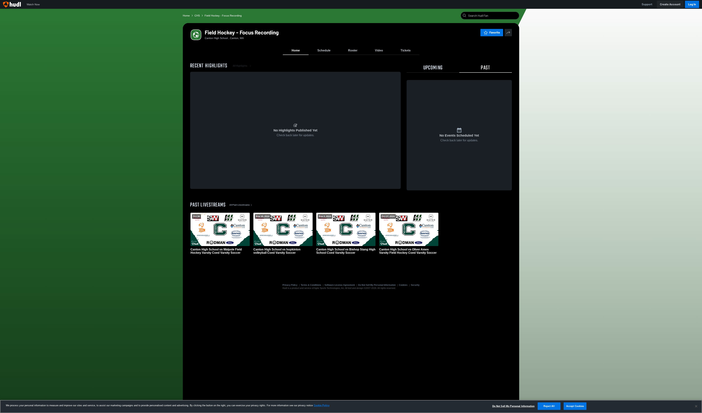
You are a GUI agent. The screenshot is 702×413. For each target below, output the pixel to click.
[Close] (696, 406)
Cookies (403, 285)
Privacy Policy (289, 285)
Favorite (494, 32)
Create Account (670, 4)
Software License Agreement (339, 285)
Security (415, 285)
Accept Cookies (575, 406)
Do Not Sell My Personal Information (377, 285)
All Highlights (240, 66)
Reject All (549, 406)
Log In (692, 4)
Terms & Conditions (311, 285)
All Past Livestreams (239, 205)
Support (647, 4)
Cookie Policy (321, 405)
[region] (351, 406)
